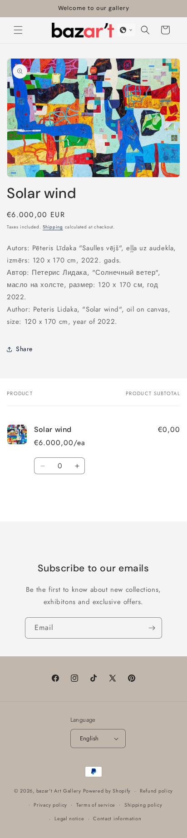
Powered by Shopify (107, 790)
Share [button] (24, 348)
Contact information (117, 818)
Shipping (53, 226)
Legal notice (69, 818)
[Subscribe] (152, 628)
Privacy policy (50, 804)
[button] (18, 30)
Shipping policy (143, 804)
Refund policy (156, 790)
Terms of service (95, 804)
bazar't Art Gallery (58, 790)
